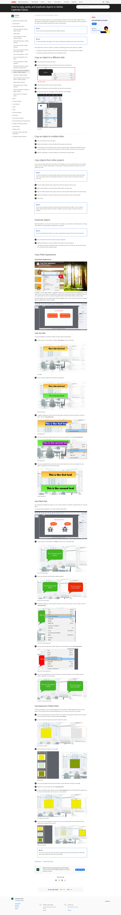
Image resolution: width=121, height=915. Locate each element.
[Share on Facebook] (56, 880)
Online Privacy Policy (48, 861)
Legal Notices (38, 861)
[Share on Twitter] (59, 880)
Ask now (44, 910)
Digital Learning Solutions (23, 2)
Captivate (17, 15)
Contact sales (66, 2)
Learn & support (57, 2)
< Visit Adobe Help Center (19, 900)
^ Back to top (107, 901)
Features (42, 2)
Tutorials (16, 908)
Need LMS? (74, 2)
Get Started (17, 905)
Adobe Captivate (35, 2)
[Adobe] (14, 2)
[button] (103, 2)
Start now (69, 910)
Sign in (107, 2)
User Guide (17, 906)
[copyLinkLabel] (65, 880)
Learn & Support (18, 903)
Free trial (81, 2)
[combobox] (93, 7)
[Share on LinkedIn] (62, 880)
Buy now (49, 2)
